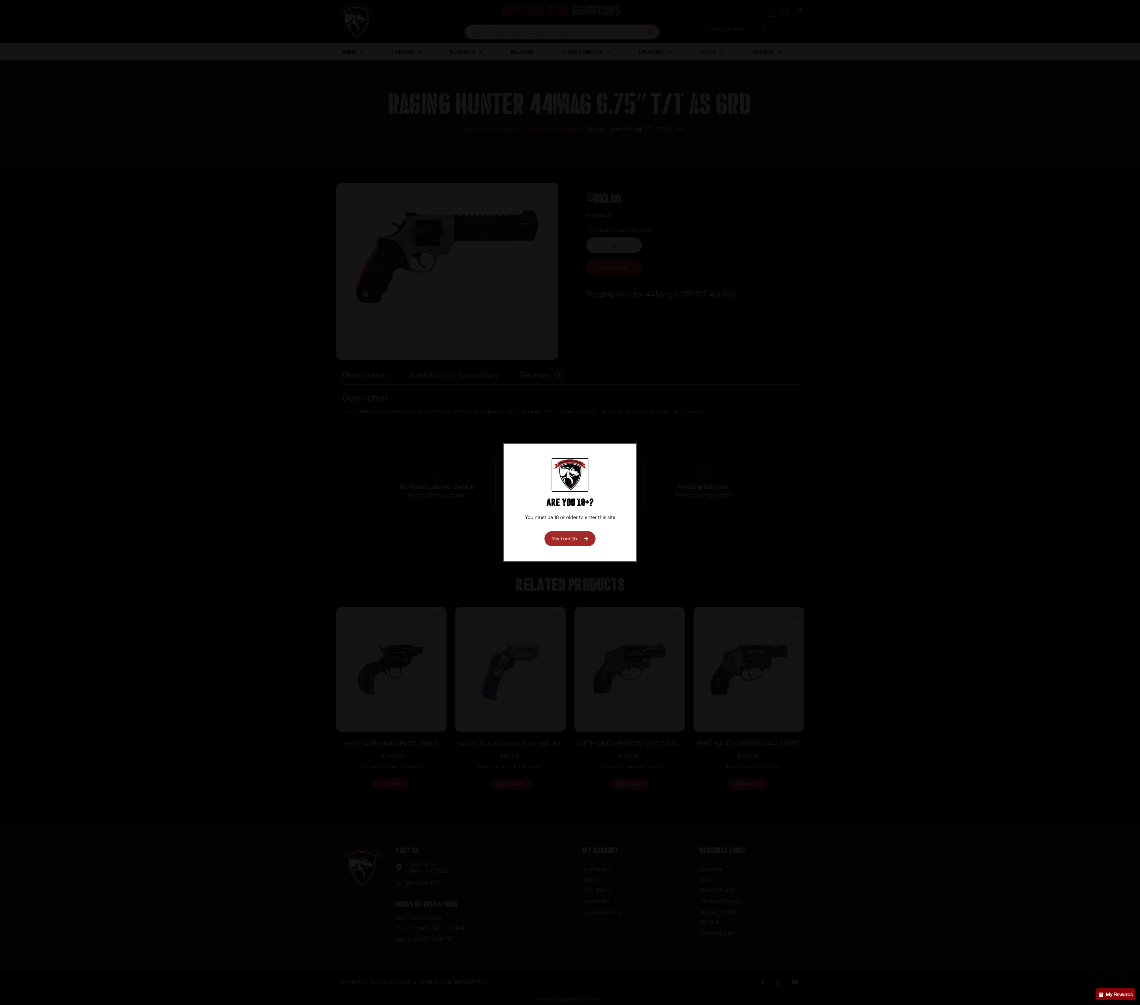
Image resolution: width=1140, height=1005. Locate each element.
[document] (570, 502)
